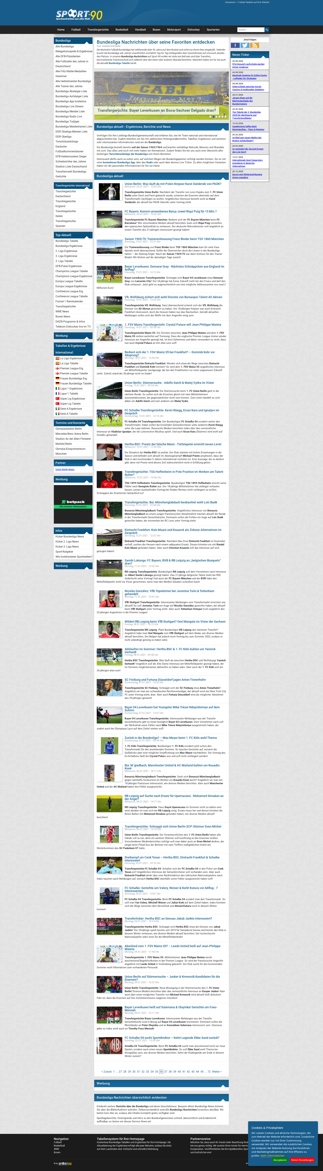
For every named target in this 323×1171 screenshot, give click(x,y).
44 (197, 1071)
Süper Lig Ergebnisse (72, 398)
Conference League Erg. (70, 291)
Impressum (230, 2)
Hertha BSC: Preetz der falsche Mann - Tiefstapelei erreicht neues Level (173, 444)
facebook (235, 45)
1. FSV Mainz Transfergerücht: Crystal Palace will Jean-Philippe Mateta (173, 324)
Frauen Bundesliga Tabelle (76, 383)
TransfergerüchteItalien (66, 214)
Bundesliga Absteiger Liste (71, 91)
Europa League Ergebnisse (71, 286)
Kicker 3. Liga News (67, 546)
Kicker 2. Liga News (67, 541)
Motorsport (174, 29)
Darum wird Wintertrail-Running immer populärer (247, 176)
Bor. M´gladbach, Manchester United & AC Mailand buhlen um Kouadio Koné (172, 767)
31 (138, 1071)
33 (147, 1071)
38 (170, 1071)
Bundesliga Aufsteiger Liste (72, 96)
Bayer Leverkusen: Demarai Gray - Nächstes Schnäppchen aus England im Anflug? (174, 268)
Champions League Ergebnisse (74, 276)
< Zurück (106, 1071)
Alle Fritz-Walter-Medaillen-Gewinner (71, 74)
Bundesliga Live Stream (70, 106)
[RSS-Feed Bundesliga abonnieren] (254, 45)
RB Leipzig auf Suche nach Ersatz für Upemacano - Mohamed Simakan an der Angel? (174, 797)
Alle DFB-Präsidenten (68, 56)
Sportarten (213, 29)
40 (179, 1071)
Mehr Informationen (272, 1155)
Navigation (61, 1139)
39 (174, 1071)
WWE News (62, 311)
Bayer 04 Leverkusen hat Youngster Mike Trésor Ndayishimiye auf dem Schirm (172, 708)
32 (143, 1071)
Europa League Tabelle (69, 281)
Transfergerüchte (98, 29)
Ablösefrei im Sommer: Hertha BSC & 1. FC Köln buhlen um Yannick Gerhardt (170, 650)
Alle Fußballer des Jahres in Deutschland (72, 64)
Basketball (122, 29)
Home (61, 29)
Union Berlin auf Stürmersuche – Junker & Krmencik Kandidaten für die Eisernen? (172, 978)
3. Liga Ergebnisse (66, 256)
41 (183, 1071)
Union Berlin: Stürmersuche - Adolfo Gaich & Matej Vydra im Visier (169, 382)
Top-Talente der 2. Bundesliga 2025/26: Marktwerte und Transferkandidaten (246, 115)
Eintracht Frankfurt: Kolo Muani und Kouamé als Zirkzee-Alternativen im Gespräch (173, 531)
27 (120, 1071)
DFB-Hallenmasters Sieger (71, 156)
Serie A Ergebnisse (71, 408)
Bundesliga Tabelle (67, 241)
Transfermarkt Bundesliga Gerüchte (71, 174)
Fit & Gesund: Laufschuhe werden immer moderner (248, 65)
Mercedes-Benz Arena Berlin (72, 433)
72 (209, 1071)
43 (192, 1071)
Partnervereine (200, 1139)
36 (161, 1071)
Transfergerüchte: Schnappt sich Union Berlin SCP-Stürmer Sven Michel (173, 826)
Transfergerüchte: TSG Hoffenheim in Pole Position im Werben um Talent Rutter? (174, 473)
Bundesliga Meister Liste (70, 111)
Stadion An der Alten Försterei (73, 438)
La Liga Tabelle (69, 363)
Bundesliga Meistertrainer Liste (74, 126)
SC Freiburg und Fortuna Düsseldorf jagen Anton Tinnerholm (165, 679)
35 (156, 1071)
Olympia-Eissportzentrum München (70, 451)
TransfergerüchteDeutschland (66, 194)
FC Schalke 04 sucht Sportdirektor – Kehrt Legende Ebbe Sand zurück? (172, 1037)
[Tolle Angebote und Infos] (73, 523)
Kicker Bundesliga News (70, 536)
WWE (56, 1149)
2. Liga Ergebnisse (66, 251)
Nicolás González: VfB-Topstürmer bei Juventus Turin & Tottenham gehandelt (169, 592)
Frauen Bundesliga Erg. (73, 378)
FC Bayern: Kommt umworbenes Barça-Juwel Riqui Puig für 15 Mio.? (171, 211)
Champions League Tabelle (72, 271)
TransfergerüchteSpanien (66, 224)
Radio (149, 162)
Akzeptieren (279, 1160)
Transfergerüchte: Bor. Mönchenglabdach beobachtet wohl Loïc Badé (171, 502)
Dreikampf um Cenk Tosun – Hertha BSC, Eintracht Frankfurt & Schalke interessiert (172, 859)
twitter (245, 45)
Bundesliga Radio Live (69, 116)
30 (133, 1071)
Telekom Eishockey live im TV (73, 326)
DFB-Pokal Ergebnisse (69, 266)
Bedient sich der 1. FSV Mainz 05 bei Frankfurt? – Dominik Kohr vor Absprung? (170, 353)
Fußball (76, 29)
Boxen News (63, 316)
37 (165, 1071)
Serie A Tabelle (69, 413)
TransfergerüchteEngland (66, 204)
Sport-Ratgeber (64, 551)
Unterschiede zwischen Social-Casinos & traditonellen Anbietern (248, 88)
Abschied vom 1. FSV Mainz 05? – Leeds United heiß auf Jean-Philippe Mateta (173, 947)
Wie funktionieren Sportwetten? (74, 556)
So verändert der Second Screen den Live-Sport (247, 150)
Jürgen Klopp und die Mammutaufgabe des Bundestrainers (242, 101)
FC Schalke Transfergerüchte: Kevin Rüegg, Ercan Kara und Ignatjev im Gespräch (172, 411)
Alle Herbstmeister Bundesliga (73, 81)
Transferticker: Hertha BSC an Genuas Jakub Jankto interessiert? (168, 918)
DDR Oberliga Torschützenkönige (67, 139)
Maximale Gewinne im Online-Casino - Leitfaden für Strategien (249, 77)
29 (129, 1071)
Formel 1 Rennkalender (69, 301)
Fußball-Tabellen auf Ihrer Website (253, 2)
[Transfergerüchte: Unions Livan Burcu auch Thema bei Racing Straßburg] (161, 96)
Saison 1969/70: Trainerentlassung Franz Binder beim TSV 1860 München (174, 239)
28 (124, 1071)
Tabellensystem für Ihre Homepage (121, 1139)
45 (202, 1071)
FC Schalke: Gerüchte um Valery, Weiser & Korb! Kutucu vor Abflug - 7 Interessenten (171, 889)
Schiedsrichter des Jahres (71, 161)
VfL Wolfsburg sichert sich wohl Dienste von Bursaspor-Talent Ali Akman (173, 297)
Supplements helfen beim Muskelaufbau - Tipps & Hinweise (248, 128)
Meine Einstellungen (302, 1160)
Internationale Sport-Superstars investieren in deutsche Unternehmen (247, 163)
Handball (140, 29)
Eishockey (194, 29)
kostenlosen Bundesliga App (119, 162)
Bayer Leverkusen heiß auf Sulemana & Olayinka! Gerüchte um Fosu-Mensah (171, 1008)
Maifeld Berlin (64, 443)
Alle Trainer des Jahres (69, 86)
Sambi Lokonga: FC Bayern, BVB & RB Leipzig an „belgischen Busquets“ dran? (173, 562)
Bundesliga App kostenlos (71, 101)
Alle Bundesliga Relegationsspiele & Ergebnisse (74, 49)
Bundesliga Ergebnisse (69, 246)
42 (188, 1071)
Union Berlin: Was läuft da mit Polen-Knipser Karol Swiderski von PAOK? (173, 184)
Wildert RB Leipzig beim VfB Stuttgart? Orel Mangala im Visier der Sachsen (175, 621)
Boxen (156, 29)
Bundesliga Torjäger (67, 121)
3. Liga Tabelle (64, 261)
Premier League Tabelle (74, 373)
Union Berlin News (65, 469)
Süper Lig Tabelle (70, 403)
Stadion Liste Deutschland (71, 166)
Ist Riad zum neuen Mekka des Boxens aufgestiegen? (247, 139)
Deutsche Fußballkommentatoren (69, 149)
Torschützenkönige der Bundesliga (128, 154)
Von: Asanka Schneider (109, 46)
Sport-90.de (79, 14)
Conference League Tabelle (72, 296)
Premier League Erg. (72, 368)
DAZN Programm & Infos (70, 321)
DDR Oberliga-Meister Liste (71, 131)
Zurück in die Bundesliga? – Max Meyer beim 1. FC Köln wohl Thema (171, 738)
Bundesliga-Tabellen (119, 1142)
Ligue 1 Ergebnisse (71, 388)
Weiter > (217, 1071)
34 (152, 1071)
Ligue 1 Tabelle (69, 393)
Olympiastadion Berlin (69, 428)
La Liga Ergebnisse (71, 358)
